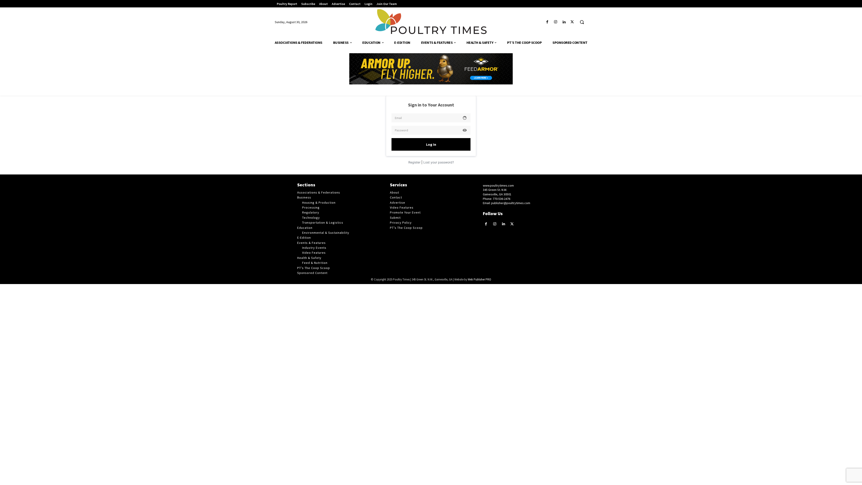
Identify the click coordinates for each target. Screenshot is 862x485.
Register (414, 162)
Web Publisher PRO (479, 279)
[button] (581, 22)
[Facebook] (547, 22)
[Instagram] (555, 22)
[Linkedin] (564, 22)
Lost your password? (438, 162)
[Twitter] (572, 22)
